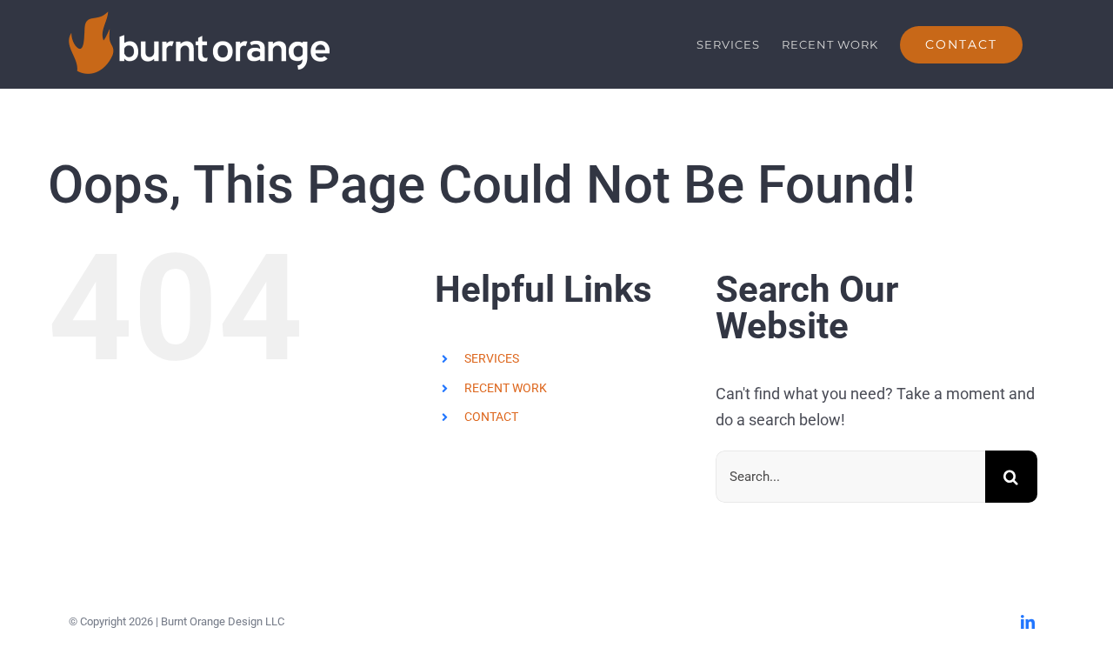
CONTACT (491, 417)
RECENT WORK (505, 388)
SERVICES (491, 358)
